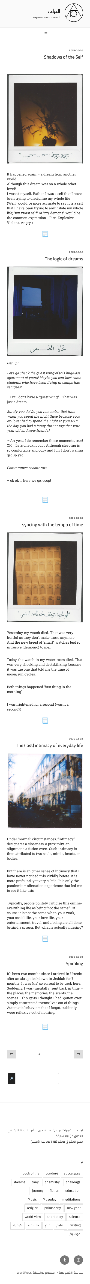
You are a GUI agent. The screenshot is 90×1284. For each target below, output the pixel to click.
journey (38, 1191)
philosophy (52, 1208)
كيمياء (17, 1225)
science (75, 1217)
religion (32, 1208)
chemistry (52, 1182)
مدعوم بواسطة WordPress (36, 1273)
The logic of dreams (64, 258)
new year (74, 1208)
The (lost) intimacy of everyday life (49, 745)
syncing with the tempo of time (52, 524)
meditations (71, 1199)
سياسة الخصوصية (71, 1273)
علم (48, 1225)
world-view (33, 1217)
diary (35, 1182)
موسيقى (74, 1234)
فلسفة (33, 1225)
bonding (51, 1173)
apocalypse (72, 1173)
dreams (19, 1182)
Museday (49, 1199)
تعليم (60, 1225)
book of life (31, 1173)
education (73, 1191)
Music (32, 1199)
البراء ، (54, 11)
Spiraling (74, 963)
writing (75, 1225)
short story (55, 1217)
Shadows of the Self (63, 57)
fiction (54, 1191)
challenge (73, 1182)
